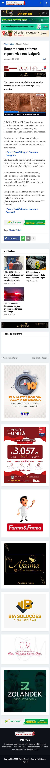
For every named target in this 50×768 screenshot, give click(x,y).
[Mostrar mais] (33, 238)
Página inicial (9, 44)
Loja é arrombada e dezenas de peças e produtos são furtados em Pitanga (13, 307)
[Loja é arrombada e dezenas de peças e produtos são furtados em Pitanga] (14, 294)
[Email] (28, 238)
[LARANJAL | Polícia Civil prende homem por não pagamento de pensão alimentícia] (14, 263)
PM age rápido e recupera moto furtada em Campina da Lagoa (35, 275)
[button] (3, 3)
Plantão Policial (22, 44)
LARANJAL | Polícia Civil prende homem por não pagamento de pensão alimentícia (14, 276)
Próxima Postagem (39, 358)
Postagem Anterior (10, 358)
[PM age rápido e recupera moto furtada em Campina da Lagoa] (36, 263)
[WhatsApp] (23, 238)
